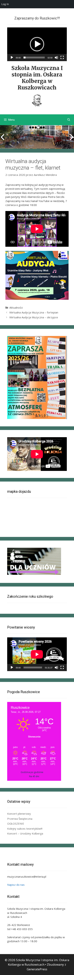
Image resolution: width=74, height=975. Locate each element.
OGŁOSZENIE (15, 823)
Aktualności (16, 307)
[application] (37, 44)
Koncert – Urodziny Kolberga (25, 833)
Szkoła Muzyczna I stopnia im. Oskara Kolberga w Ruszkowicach (37, 78)
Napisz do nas (16, 884)
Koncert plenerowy (19, 813)
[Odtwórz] (12, 57)
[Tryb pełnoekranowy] (62, 57)
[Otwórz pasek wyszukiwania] (68, 119)
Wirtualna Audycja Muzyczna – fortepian (33, 312)
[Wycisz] (56, 57)
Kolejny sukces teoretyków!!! (24, 828)
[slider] (34, 57)
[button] (37, 44)
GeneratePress (37, 969)
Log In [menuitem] (5, 4)
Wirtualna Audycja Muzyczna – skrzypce (33, 317)
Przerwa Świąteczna (19, 818)
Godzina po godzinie (32, 772)
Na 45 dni (34, 776)
